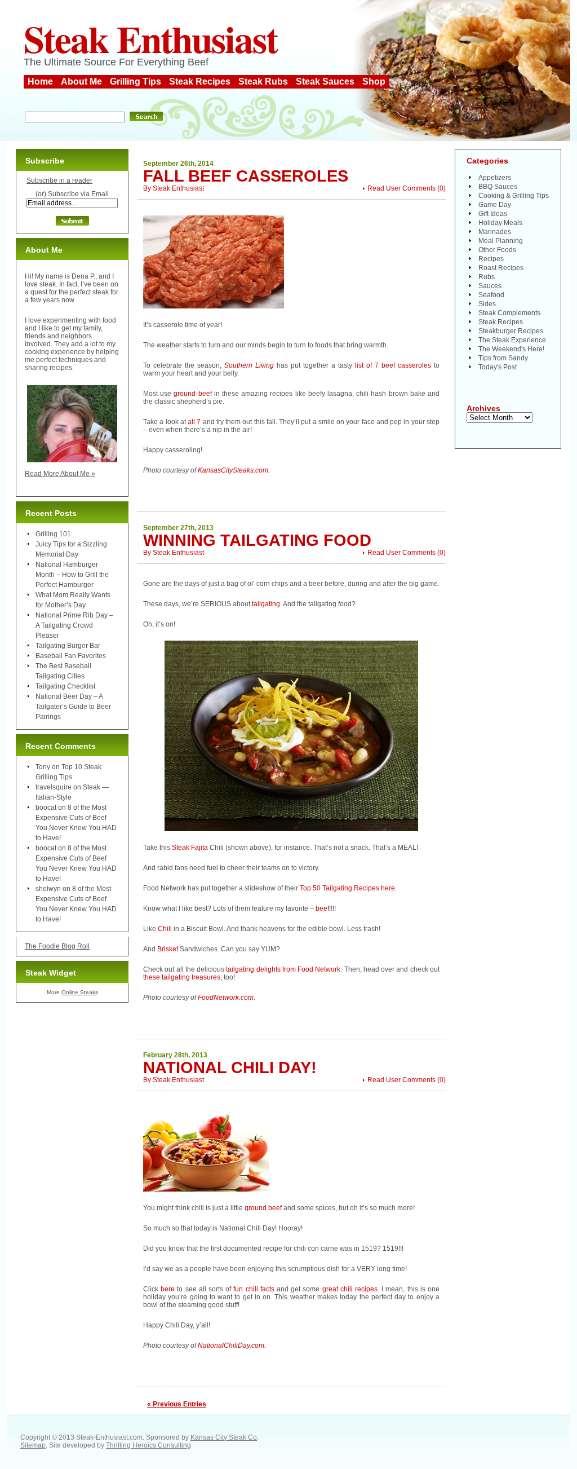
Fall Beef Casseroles (245, 176)
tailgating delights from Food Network (283, 969)
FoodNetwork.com (226, 998)
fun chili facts (253, 1289)
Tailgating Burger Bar (67, 646)
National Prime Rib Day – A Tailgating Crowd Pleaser (74, 625)
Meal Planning (500, 241)
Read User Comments (401, 188)
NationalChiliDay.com (231, 1345)
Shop (373, 81)
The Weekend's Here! (511, 349)
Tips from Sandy (503, 358)
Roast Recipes (500, 268)
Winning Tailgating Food (257, 540)
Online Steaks (79, 992)
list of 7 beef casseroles (393, 365)
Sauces (489, 286)
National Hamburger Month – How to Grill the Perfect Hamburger (72, 575)
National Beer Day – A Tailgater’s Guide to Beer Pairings (73, 706)
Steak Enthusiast (150, 38)
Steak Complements (509, 313)
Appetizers (494, 178)
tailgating (266, 604)
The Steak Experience (512, 340)
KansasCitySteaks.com (233, 470)
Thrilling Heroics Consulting (148, 1445)
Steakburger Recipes (510, 331)
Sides (487, 304)
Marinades (494, 232)
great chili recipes (350, 1289)
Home (40, 81)
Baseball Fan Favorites (70, 656)
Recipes (491, 259)
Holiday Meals (500, 223)
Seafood (491, 295)
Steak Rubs (263, 81)
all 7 (194, 422)
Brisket (167, 949)
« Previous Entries (176, 1404)
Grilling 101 (53, 534)
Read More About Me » (60, 474)
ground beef (192, 394)
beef (322, 908)
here (168, 1289)
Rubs (486, 277)
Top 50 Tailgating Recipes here (347, 888)
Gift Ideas (492, 214)
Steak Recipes (199, 81)
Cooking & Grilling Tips (513, 196)
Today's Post (497, 367)
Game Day (494, 205)
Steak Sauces (325, 81)
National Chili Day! (230, 1067)
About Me (81, 81)
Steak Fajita (190, 848)
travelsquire (53, 787)
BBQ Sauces (497, 187)
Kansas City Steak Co (223, 1437)
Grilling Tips (135, 81)
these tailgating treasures (181, 977)
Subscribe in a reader (59, 180)
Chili (165, 929)
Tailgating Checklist (65, 686)
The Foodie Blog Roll (57, 946)
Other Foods (497, 250)
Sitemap (33, 1445)
